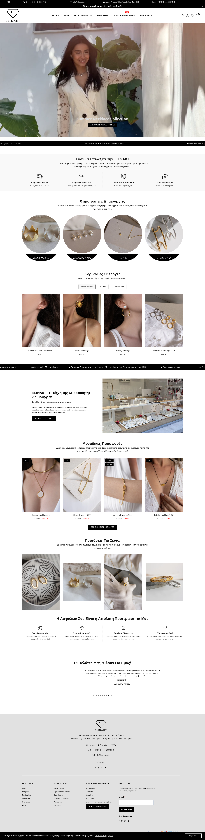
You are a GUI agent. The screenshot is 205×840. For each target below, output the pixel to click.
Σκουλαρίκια (26, 795)
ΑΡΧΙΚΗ (55, 15)
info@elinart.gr (45, 2)
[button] (197, 15)
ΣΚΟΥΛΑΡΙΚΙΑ (87, 286)
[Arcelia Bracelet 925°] (123, 485)
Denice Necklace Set (41, 515)
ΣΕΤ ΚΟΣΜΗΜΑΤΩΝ (83, 15)
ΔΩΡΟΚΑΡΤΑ (146, 15)
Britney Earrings (123, 350)
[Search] (183, 15)
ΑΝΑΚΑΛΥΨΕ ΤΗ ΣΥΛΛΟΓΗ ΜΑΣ (103, 125)
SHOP (66, 15)
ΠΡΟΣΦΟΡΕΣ (103, 15)
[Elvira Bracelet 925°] (82, 485)
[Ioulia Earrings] (82, 320)
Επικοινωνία (90, 788)
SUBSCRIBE (126, 810)
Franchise (89, 795)
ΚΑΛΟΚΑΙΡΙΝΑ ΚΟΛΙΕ (124, 14)
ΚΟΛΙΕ (103, 286)
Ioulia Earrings (82, 350)
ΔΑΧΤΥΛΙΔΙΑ (118, 286)
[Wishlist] (192, 15)
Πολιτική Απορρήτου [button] (104, 836)
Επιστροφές (90, 798)
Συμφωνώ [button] (193, 836)
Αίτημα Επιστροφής (98, 806)
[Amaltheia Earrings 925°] (164, 320)
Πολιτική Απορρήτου (61, 798)
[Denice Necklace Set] (41, 485)
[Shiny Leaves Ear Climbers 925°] (41, 320)
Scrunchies (26, 802)
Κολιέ (24, 788)
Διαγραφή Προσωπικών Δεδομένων (99, 802)
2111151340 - (126, 2)
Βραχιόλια (25, 792)
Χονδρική (89, 792)
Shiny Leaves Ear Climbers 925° (41, 350)
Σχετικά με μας (59, 788)
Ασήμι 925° (26, 805)
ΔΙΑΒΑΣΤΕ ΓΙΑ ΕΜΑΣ (44, 418)
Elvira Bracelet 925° (82, 515)
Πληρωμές (57, 805)
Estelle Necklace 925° (164, 515)
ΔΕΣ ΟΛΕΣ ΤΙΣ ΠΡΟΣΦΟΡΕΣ (102, 527)
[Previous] (19, 326)
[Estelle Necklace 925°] (164, 485)
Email (121, 797)
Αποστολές (58, 802)
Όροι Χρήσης (58, 795)
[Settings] (187, 15)
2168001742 (8, 2)
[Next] (186, 326)
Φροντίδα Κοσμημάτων (62, 792)
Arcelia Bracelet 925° (123, 515)
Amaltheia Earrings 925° (164, 350)
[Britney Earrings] (123, 320)
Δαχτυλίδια (26, 798)
